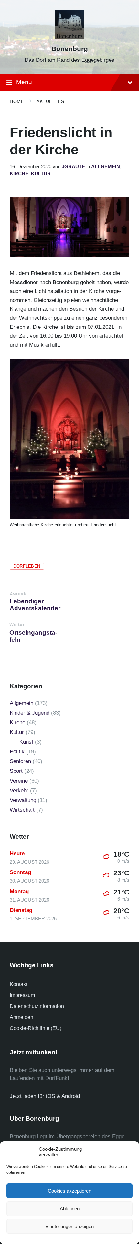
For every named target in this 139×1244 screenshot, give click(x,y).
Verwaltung (23, 800)
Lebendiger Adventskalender (35, 605)
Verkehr (19, 790)
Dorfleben (26, 566)
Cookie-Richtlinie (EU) (35, 1028)
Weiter (16, 624)
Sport (16, 771)
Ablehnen (70, 1208)
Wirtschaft (22, 810)
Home (17, 101)
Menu (24, 82)
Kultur (41, 173)
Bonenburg (69, 49)
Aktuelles (50, 101)
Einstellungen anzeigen (69, 1226)
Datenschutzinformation (37, 1006)
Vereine (19, 781)
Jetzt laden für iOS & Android (45, 1096)
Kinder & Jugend (29, 713)
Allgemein (105, 166)
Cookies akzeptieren (69, 1191)
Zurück (18, 593)
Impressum (22, 995)
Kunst (26, 742)
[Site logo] (69, 37)
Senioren (20, 761)
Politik (17, 752)
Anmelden (21, 1017)
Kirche (19, 173)
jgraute (73, 166)
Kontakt (18, 984)
